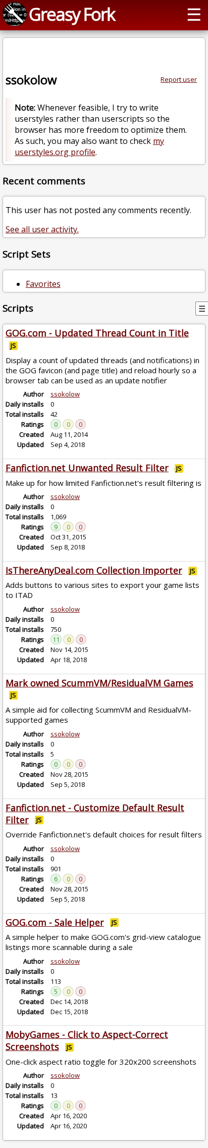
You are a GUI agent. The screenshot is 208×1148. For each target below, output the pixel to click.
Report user (179, 79)
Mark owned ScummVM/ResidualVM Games (99, 683)
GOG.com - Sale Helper (55, 922)
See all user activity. (42, 229)
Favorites (43, 283)
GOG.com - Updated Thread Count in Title (97, 333)
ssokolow (65, 393)
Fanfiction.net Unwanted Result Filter (87, 468)
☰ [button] (193, 14)
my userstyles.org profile (89, 146)
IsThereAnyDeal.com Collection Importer (94, 570)
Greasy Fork (72, 14)
